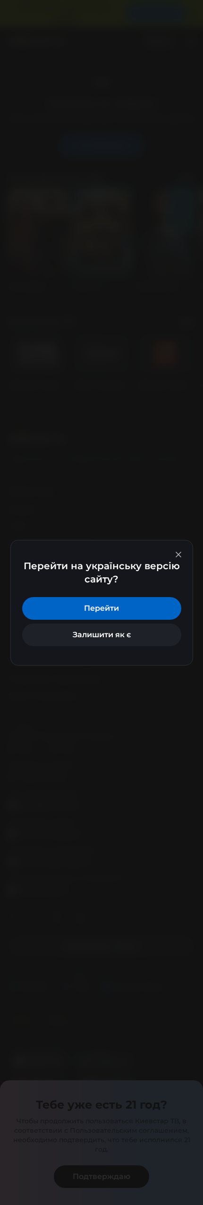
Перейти (101, 608)
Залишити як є (102, 634)
